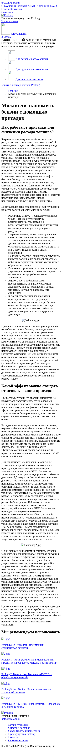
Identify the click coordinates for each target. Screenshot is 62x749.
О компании (9, 5)
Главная (13, 90)
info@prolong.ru (10, 2)
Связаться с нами (18, 740)
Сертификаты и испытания (24, 730)
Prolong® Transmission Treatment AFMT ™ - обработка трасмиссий (26, 676)
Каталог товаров (18, 724)
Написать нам (9, 21)
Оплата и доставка (19, 727)
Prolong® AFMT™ (28, 5)
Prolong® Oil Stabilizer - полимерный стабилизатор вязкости (22, 646)
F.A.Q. (54, 5)
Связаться (7, 12)
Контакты (16, 9)
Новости (13, 737)
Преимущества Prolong (21, 734)
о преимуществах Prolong (20, 85)
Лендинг (44, 5)
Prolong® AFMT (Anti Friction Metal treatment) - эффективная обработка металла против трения (29, 661)
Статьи (5, 9)
